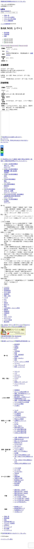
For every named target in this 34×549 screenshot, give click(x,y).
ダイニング (7, 318)
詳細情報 (6, 34)
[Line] (17, 152)
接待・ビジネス (16, 234)
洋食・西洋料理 (10, 209)
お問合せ (6, 525)
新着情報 (6, 518)
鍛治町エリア (10, 280)
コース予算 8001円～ (20, 502)
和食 (30, 207)
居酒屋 (19, 209)
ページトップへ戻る (7, 539)
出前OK (16, 485)
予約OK (16, 473)
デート (23, 237)
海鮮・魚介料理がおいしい (22, 393)
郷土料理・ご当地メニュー (22, 397)
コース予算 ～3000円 (12, 273)
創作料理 (8, 207)
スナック (8, 216)
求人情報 (6, 528)
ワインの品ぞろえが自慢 (17, 228)
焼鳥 (5, 315)
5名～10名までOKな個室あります (22, 254)
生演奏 (20, 252)
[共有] (17, 154)
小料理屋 (17, 351)
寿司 (7, 211)
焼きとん (6, 304)
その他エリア (14, 282)
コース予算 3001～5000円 (21, 498)
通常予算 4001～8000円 (12, 271)
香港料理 (6, 294)
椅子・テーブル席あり (21, 451)
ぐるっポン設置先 (9, 17)
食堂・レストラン (23, 212)
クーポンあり (26, 261)
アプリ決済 (9, 261)
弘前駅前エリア (19, 510)
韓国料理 (6, 311)
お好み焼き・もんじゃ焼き (12, 308)
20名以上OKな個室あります (22, 463)
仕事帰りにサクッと (13, 237)
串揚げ (15, 207)
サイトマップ (8, 527)
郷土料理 (6, 321)
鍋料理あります (19, 395)
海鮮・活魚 (7, 296)
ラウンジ (20, 216)
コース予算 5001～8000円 (14, 275)
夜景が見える (23, 248)
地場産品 (8, 223)
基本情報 (6, 32)
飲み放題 (25, 264)
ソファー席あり (23, 250)
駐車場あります (19, 480)
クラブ (16, 378)
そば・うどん (8, 316)
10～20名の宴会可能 (20, 429)
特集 (5, 520)
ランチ (8, 234)
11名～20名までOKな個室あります (16, 255)
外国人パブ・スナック (21, 218)
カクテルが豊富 (19, 404)
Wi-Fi (10, 263)
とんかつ (6, 287)
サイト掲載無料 (8, 20)
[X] (17, 149)
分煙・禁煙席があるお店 (13, 246)
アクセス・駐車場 (9, 523)
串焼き (6, 302)
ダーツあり (13, 250)
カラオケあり (18, 444)
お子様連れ (17, 415)
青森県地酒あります (13, 227)
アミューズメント (19, 383)
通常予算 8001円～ (26, 271)
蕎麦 (5, 306)
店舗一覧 (6, 15)
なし (7, 51)
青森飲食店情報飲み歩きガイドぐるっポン (13, 1)
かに (5, 299)
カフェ (16, 385)
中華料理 (6, 313)
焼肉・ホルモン (27, 209)
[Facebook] (17, 146)
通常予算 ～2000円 (11, 269)
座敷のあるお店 (26, 246)
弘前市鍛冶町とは (9, 521)
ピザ (5, 301)
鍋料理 (6, 309)
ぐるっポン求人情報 (10, 19)
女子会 (29, 237)
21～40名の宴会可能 (16, 241)
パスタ (6, 297)
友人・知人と (18, 426)
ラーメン (29, 211)
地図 (5, 36)
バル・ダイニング (11, 212)
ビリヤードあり (19, 448)
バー (11, 218)
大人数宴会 (26, 234)
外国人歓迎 (17, 264)
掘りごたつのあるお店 (21, 441)
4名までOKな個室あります (22, 454)
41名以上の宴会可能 (20, 432)
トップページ (8, 530)
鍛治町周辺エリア (21, 280)
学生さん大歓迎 (19, 419)
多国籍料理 (7, 290)
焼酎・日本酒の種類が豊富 (22, 400)
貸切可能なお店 (18, 239)
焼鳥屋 (21, 207)
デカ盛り (11, 230)
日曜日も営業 (25, 263)
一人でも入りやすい (17, 236)
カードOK (17, 261)
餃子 (26, 207)
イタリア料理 (8, 320)
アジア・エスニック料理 (17, 211)
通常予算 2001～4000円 (25, 269)
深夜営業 (16, 263)
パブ (14, 216)
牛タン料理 (7, 292)
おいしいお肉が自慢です (20, 223)
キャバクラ (28, 216)
